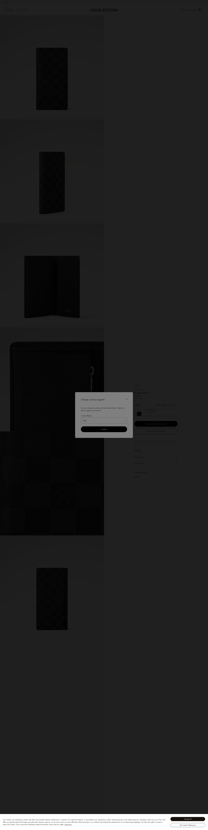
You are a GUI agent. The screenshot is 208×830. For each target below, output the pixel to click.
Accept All (188, 819)
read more (68, 824)
